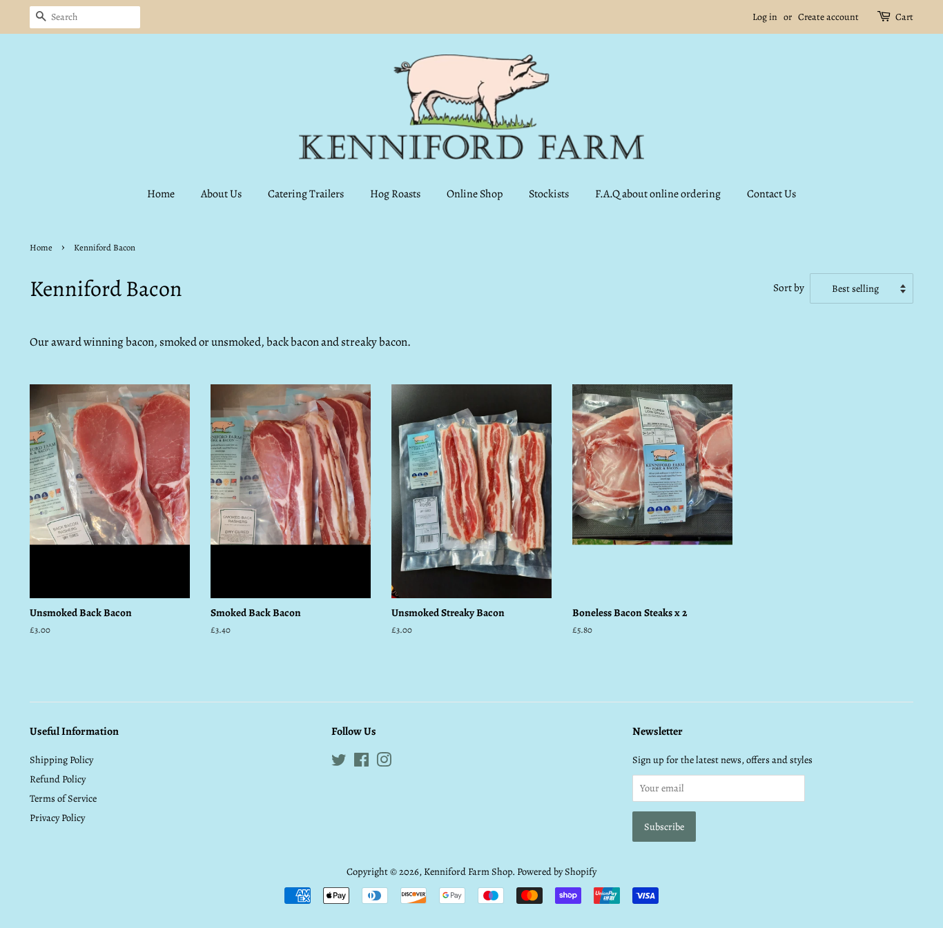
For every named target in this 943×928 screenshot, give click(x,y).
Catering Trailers (306, 193)
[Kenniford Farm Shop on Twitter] (339, 762)
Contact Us (771, 193)
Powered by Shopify (556, 871)
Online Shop (475, 193)
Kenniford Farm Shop (468, 871)
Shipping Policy (61, 760)
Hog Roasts (395, 193)
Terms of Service (63, 798)
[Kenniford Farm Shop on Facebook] (361, 762)
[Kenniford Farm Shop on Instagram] (383, 762)
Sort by (788, 287)
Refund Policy (58, 779)
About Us (221, 193)
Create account (828, 16)
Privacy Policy (57, 818)
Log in (764, 16)
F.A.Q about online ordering (658, 193)
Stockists (549, 193)
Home (161, 193)
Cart (904, 16)
